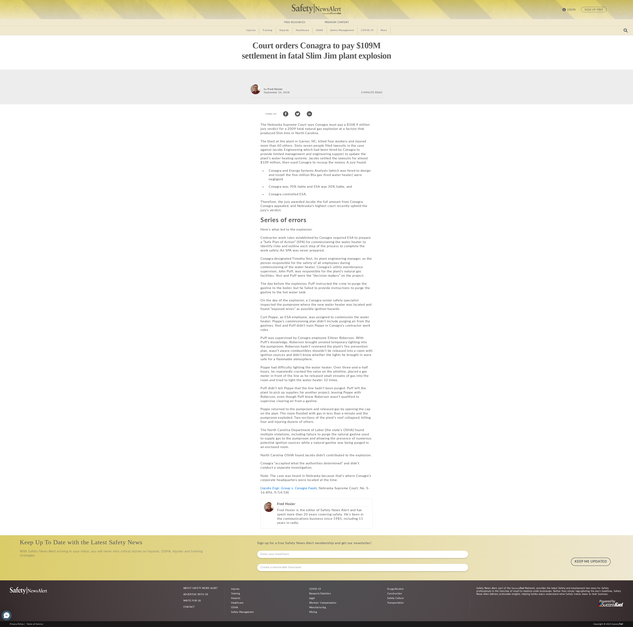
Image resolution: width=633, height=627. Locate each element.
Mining (313, 612)
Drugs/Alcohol (395, 589)
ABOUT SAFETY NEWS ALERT (200, 588)
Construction (394, 594)
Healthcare (237, 603)
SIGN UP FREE (594, 9)
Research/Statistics (320, 594)
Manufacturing (317, 607)
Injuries (235, 589)
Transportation (395, 603)
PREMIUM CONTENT (337, 22)
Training (235, 594)
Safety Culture (395, 598)
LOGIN (571, 9)
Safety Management (242, 612)
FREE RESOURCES (294, 22)
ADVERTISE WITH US (195, 594)
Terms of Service (35, 624)
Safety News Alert (316, 9)
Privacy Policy (17, 624)
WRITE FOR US (192, 601)
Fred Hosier (275, 89)
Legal (312, 598)
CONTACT (189, 607)
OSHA (234, 607)
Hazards (235, 598)
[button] (7, 615)
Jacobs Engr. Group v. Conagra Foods (289, 488)
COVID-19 (315, 589)
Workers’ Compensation (322, 603)
